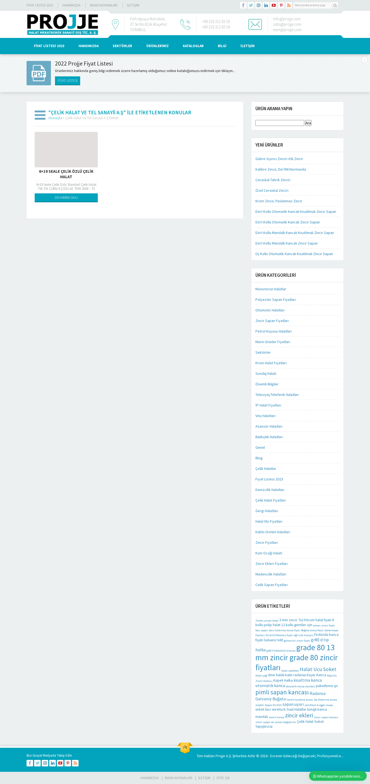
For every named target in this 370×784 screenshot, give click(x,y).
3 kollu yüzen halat (266, 620)
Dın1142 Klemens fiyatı (279, 635)
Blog (259, 458)
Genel (260, 447)
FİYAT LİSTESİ (67, 80)
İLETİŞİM (133, 5)
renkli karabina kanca (300, 699)
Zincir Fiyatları (266, 542)
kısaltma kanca (308, 680)
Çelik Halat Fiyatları (270, 500)
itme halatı (276, 674)
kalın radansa (295, 674)
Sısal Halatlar (296, 709)
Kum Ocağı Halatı (268, 553)
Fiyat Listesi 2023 (40, 5)
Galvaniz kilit (273, 639)
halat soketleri (290, 670)
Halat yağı (261, 675)
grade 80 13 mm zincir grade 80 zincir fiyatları (296, 657)
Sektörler (263, 352)
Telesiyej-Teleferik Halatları (277, 394)
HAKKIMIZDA (89, 46)
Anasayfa (55, 117)
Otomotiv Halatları (270, 310)
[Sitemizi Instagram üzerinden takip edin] (258, 5)
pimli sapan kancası (282, 692)
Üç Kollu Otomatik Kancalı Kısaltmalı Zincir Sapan (294, 253)
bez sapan (261, 630)
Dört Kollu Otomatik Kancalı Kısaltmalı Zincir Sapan (295, 211)
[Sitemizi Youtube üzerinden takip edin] (273, 5)
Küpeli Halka (283, 680)
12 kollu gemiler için (296, 624)
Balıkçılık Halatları (269, 436)
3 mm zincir (288, 619)
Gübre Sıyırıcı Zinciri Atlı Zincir (279, 158)
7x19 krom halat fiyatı (314, 619)
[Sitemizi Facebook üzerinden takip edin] (243, 5)
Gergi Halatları (266, 510)
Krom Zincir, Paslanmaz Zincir (278, 201)
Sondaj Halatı (265, 373)
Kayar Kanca (316, 674)
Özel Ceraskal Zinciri (271, 190)
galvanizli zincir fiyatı (297, 640)
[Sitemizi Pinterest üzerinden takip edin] (281, 5)
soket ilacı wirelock (270, 709)
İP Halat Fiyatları (268, 405)
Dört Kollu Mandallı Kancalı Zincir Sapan (286, 243)
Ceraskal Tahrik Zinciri (272, 179)
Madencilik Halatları (270, 574)
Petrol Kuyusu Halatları (273, 331)
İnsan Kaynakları (104, 5)
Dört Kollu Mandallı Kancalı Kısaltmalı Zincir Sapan (294, 232)
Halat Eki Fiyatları (269, 521)
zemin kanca (276, 717)
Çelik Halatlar (265, 468)
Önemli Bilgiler (267, 384)
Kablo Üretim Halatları (272, 531)
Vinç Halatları (265, 415)
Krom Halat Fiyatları (271, 362)
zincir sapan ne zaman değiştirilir (275, 722)
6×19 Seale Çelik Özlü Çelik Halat (66, 174)
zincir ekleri (299, 715)
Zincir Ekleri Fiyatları (271, 563)
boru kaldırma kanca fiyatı (284, 630)
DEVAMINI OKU (66, 197)
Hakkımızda (71, 5)
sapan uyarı (293, 704)
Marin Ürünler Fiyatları (272, 341)
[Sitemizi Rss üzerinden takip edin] (288, 5)
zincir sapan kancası (326, 717)
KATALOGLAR (193, 46)
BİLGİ (222, 46)
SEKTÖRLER (122, 46)
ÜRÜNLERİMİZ (157, 46)
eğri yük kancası (303, 635)
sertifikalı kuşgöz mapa (318, 705)
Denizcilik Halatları (269, 489)
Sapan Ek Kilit (273, 705)
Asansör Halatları (269, 426)
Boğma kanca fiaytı (312, 630)
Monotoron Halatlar (270, 289)
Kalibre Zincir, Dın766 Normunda (280, 169)
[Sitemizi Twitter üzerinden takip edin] (251, 5)
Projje (220, 755)
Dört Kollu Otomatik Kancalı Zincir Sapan (287, 222)
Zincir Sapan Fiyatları (272, 320)
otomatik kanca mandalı (300, 686)
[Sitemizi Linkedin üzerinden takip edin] (266, 5)
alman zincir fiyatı (324, 625)
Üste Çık (223, 778)
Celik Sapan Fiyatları (271, 584)
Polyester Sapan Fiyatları (275, 299)
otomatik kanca (270, 685)
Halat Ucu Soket (318, 669)
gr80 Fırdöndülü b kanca (281, 650)
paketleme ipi (327, 685)
